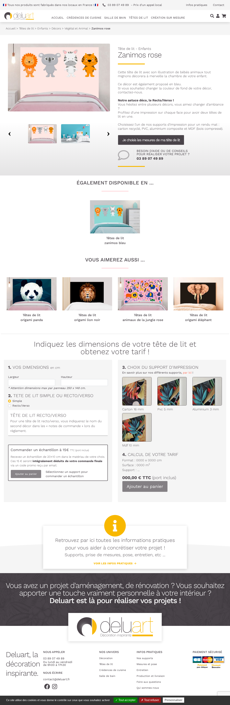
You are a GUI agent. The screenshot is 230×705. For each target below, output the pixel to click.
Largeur (13, 377)
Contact (218, 5)
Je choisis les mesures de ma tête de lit (151, 140)
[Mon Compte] (218, 16)
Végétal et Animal (76, 28)
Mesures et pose (147, 664)
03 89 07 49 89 (150, 158)
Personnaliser (173, 700)
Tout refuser (151, 700)
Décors (56, 28)
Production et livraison (151, 675)
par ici (187, 372)
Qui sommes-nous (148, 687)
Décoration (106, 658)
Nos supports (145, 658)
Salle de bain (107, 675)
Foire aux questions (149, 681)
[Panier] (224, 16)
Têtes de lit (26, 28)
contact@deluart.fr (56, 679)
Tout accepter (126, 700)
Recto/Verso (21, 405)
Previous (9, 134)
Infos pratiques (196, 5)
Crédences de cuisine (112, 670)
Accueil (57, 17)
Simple (17, 401)
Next (108, 134)
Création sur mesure (168, 17)
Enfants (42, 28)
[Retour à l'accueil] (19, 16)
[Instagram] (54, 687)
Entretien (142, 670)
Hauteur (66, 377)
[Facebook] (47, 687)
